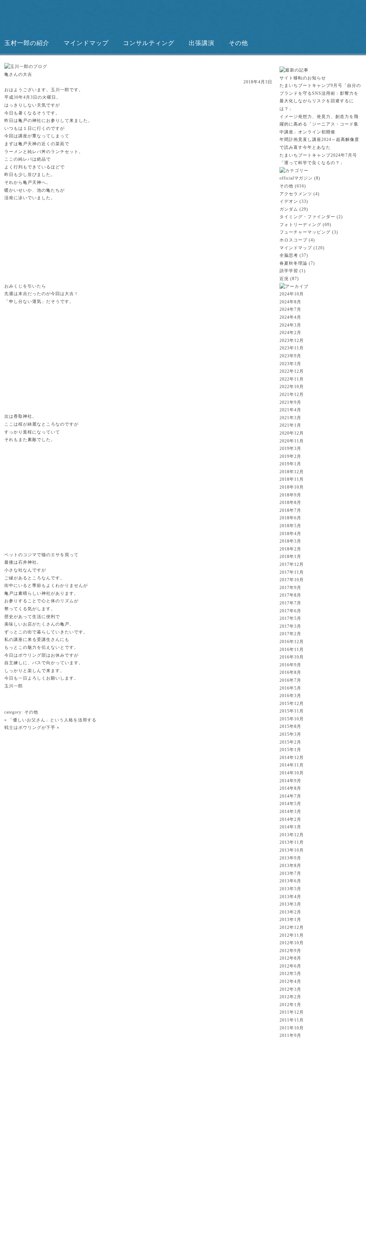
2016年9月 (290, 664)
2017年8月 (290, 595)
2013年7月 (290, 873)
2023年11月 (292, 348)
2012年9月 (290, 950)
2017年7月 (290, 603)
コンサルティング (148, 43)
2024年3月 (290, 325)
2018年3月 (290, 541)
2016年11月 (292, 649)
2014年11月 (292, 765)
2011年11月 (292, 1020)
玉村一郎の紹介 (26, 43)
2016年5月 (290, 688)
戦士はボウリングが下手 (29, 727)
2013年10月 (292, 850)
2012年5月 (290, 973)
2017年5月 (290, 618)
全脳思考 (289, 255)
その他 (238, 43)
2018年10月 (292, 487)
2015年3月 (290, 734)
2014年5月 (290, 803)
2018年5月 (290, 525)
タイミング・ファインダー (307, 216)
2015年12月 (292, 703)
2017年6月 (290, 610)
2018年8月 (290, 502)
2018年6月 (290, 517)
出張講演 (201, 43)
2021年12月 (292, 394)
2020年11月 (292, 441)
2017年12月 (292, 564)
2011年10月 (292, 1027)
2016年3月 (290, 695)
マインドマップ (86, 43)
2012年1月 (290, 1004)
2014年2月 (290, 819)
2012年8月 (290, 958)
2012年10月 (292, 942)
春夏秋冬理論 (293, 263)
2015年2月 (290, 742)
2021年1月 (290, 425)
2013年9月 (290, 858)
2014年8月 (290, 788)
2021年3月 (290, 417)
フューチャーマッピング (305, 232)
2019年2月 (290, 456)
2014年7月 (290, 796)
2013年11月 (292, 842)
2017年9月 (290, 587)
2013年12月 (292, 834)
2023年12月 (292, 340)
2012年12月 (292, 927)
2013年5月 (290, 888)
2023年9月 (290, 355)
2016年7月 (290, 680)
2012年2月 (290, 996)
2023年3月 (290, 363)
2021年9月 (290, 402)
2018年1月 (290, 556)
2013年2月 (290, 912)
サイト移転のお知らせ (303, 77)
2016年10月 (292, 657)
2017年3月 (290, 626)
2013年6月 (290, 880)
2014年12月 (292, 757)
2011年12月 (292, 1012)
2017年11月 (292, 572)
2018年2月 (290, 549)
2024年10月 (292, 294)
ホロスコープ (293, 240)
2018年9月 (290, 495)
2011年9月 (290, 1035)
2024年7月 (290, 309)
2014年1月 (290, 826)
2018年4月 (290, 533)
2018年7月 (290, 510)
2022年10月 (292, 386)
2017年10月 (292, 579)
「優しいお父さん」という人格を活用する (52, 720)
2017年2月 (290, 633)
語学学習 (289, 270)
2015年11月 (292, 711)
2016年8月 (290, 672)
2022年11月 (292, 379)
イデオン (289, 201)
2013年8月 (290, 865)
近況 (284, 278)
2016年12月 (292, 641)
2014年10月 (292, 772)
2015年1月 (290, 749)
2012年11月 (292, 935)
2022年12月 (292, 371)
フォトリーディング (300, 224)
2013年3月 (290, 904)
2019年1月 (290, 463)
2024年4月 (290, 317)
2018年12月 (292, 471)
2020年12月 (292, 433)
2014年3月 (290, 811)
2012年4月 (290, 981)
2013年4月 (290, 896)
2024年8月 (290, 301)
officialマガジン (296, 178)
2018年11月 (292, 479)
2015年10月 (292, 718)
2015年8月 (290, 726)
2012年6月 (290, 966)
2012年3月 (290, 989)
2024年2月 (290, 332)
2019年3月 (290, 448)
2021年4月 (290, 409)
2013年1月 (290, 919)
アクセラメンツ (296, 193)
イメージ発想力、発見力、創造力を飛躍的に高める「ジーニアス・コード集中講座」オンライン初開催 (319, 124)
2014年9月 (290, 780)
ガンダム (289, 209)
